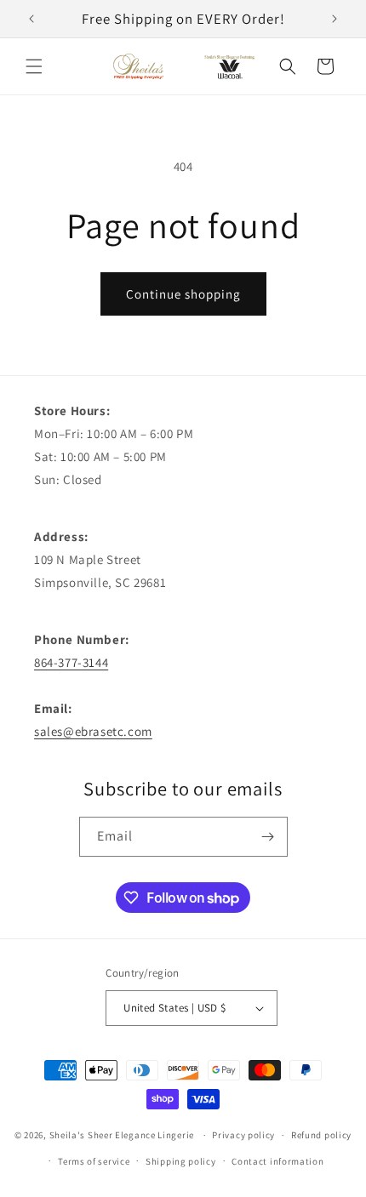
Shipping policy (181, 1161)
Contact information (277, 1161)
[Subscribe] (268, 837)
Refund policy (321, 1135)
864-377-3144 (71, 662)
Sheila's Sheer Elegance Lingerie (121, 1135)
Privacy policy (243, 1135)
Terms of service (93, 1161)
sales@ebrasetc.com (93, 731)
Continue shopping (183, 294)
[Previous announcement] (31, 18)
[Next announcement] (334, 18)
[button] (34, 66)
